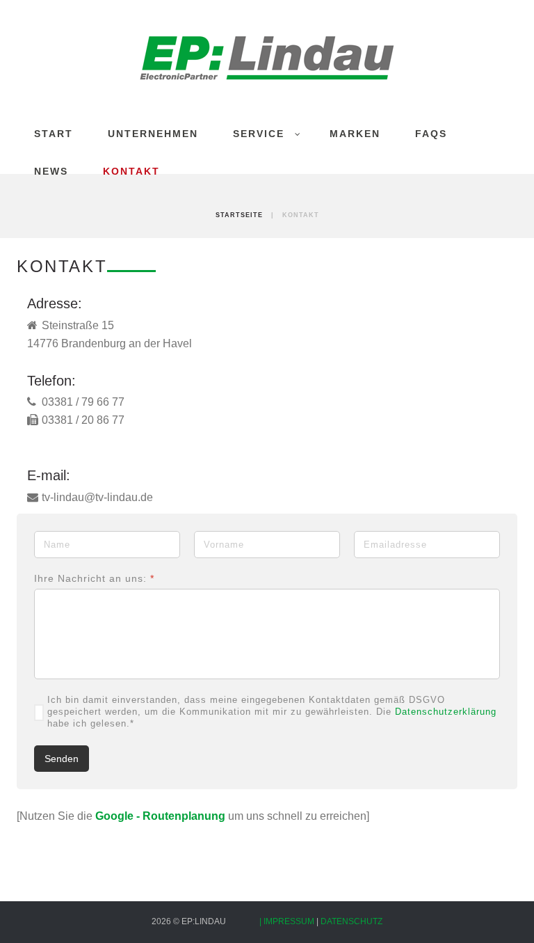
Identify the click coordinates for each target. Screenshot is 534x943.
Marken (355, 133)
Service (258, 133)
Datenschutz (351, 921)
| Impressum (287, 921)
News (51, 171)
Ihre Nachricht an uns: (94, 578)
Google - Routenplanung (160, 816)
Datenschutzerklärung (445, 711)
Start (53, 133)
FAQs (431, 133)
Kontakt (131, 171)
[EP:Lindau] (267, 57)
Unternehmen (153, 133)
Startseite (239, 215)
